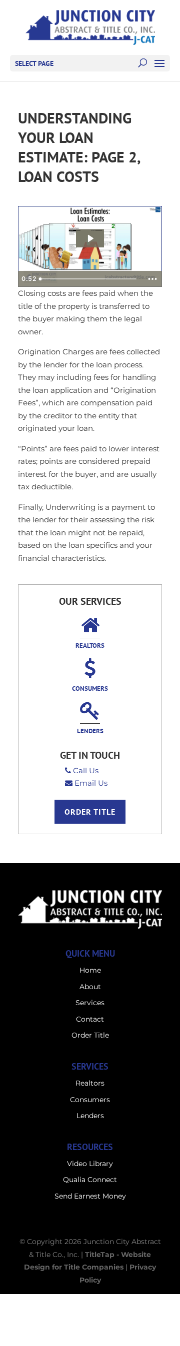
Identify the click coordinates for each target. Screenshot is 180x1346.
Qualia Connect (90, 1179)
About (90, 986)
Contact (90, 1019)
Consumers (90, 688)
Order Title (90, 812)
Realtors (90, 645)
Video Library (90, 1163)
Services (90, 1002)
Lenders (90, 731)
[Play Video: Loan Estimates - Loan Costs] (90, 238)
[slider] (89, 279)
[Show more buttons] (152, 279)
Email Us (91, 783)
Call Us (85, 770)
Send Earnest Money (90, 1196)
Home (90, 970)
